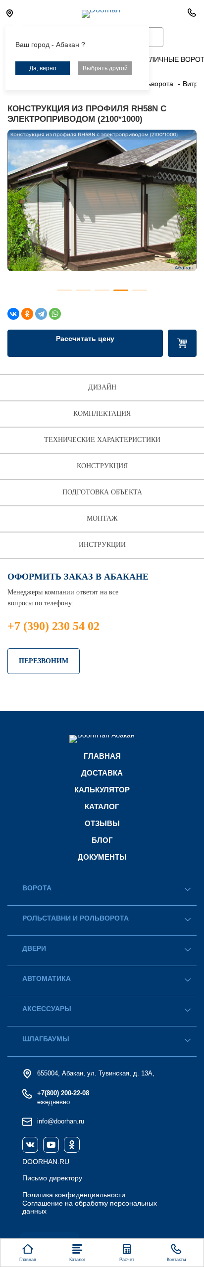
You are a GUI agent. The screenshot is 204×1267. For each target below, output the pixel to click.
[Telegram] (41, 314)
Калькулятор (102, 789)
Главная (102, 756)
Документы (102, 857)
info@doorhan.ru (60, 1121)
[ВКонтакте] (13, 314)
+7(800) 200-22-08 (63, 1093)
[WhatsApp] (55, 314)
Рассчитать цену (85, 338)
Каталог (102, 806)
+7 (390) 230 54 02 (53, 626)
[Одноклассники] (27, 314)
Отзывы (102, 823)
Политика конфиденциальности (73, 1195)
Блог (102, 840)
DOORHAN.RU (45, 1162)
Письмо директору (52, 1178)
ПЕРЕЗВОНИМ (43, 661)
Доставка (102, 773)
